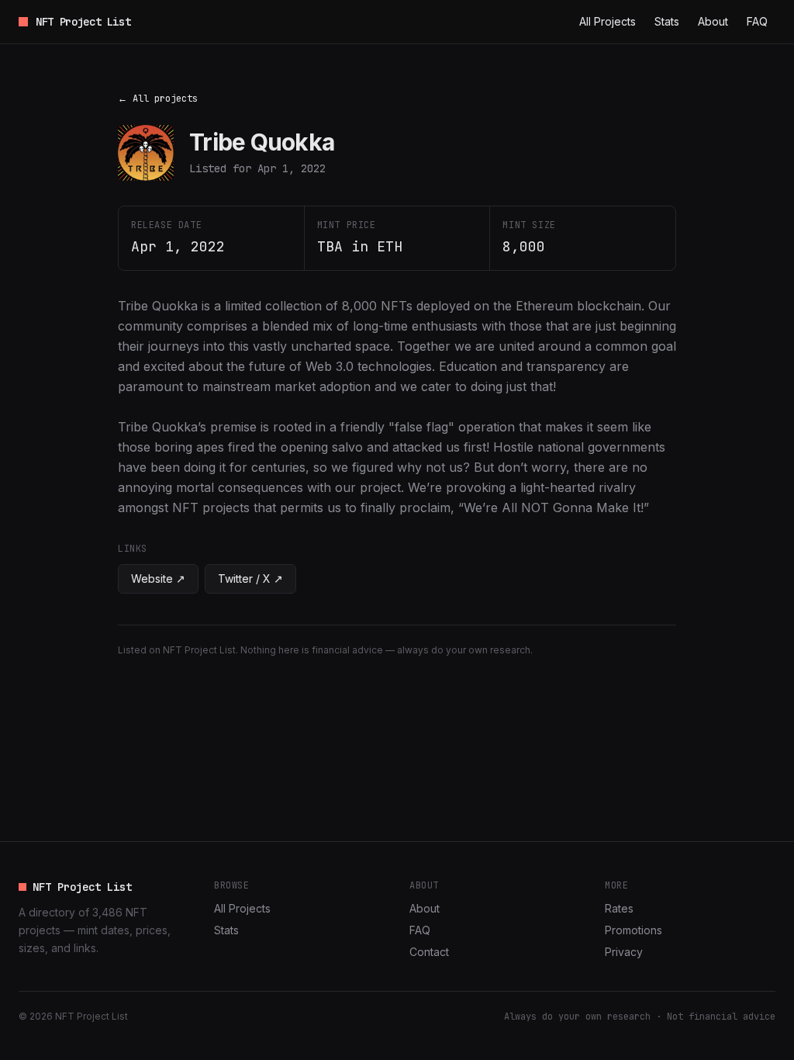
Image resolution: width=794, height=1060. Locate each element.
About (713, 21)
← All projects (158, 98)
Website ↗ (158, 578)
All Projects (607, 21)
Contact (429, 951)
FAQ (757, 21)
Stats (666, 21)
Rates (619, 908)
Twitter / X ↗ (250, 578)
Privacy (624, 951)
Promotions (633, 930)
